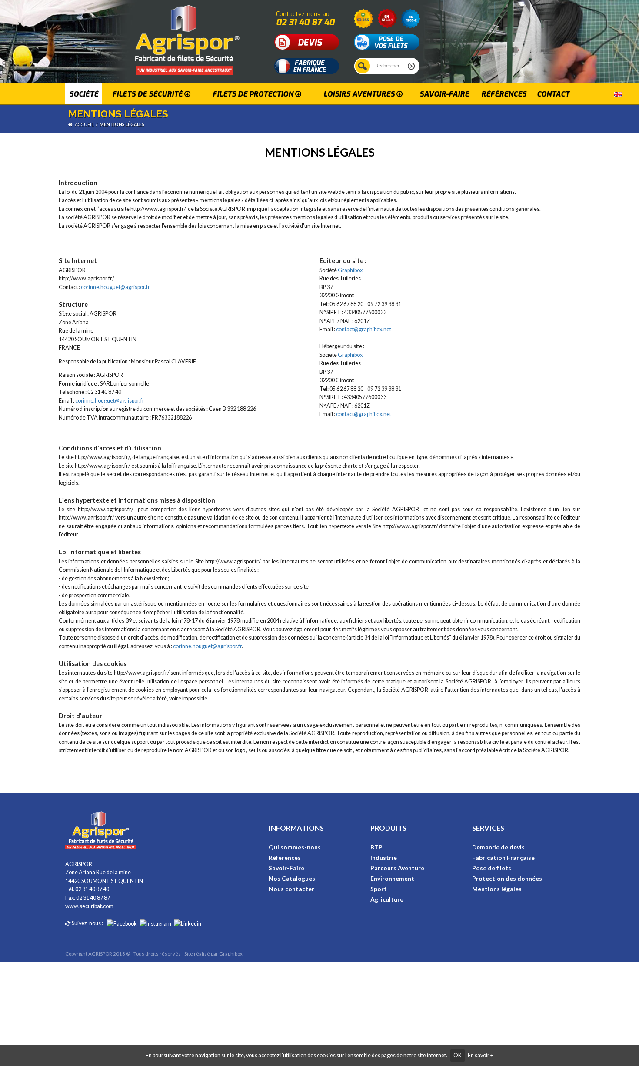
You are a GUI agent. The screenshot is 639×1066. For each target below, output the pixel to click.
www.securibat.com (89, 906)
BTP (376, 847)
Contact (553, 94)
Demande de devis (498, 847)
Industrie (383, 857)
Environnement (392, 878)
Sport (378, 889)
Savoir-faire (444, 94)
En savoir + (480, 1055)
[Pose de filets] (387, 41)
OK (457, 1055)
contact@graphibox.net (363, 329)
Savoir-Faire (286, 868)
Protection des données (507, 878)
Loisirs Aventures (359, 94)
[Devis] (307, 41)
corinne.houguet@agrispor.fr (115, 287)
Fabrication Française (503, 857)
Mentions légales (122, 124)
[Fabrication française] (307, 65)
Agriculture (386, 899)
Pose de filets (491, 868)
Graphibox (350, 270)
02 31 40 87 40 (305, 22)
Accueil (84, 124)
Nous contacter (291, 889)
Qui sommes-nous (295, 847)
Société (83, 94)
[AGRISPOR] (167, 36)
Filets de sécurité (148, 94)
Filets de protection (254, 94)
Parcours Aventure (397, 868)
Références (503, 94)
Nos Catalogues (292, 878)
